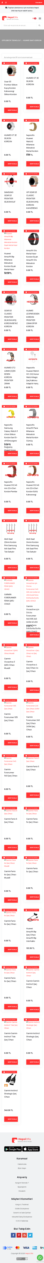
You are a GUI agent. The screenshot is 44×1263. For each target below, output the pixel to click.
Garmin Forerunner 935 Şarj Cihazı (11, 717)
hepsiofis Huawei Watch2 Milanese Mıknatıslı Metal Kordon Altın (32, 144)
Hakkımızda (22, 1164)
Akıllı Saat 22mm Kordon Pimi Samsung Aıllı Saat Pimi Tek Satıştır (10, 545)
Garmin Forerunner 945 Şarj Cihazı (10, 772)
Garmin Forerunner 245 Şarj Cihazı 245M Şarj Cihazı (33, 723)
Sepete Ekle (12, 110)
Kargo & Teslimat (22, 1204)
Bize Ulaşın (22, 1168)
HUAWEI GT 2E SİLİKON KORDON (32, 81)
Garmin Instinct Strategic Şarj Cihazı (33, 1036)
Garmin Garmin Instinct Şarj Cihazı (32, 984)
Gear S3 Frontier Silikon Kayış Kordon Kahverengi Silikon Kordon (10, 88)
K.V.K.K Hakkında (22, 1221)
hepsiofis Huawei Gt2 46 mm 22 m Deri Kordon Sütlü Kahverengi (32, 488)
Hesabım (38, 2)
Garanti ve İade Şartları (22, 1213)
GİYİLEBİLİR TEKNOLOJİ (11, 40)
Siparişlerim (22, 1187)
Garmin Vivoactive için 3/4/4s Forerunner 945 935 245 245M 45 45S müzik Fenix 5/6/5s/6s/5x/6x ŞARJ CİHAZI (33, 619)
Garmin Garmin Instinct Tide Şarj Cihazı (10, 1036)
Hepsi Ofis (29, 1253)
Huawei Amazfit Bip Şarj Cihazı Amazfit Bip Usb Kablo (31, 934)
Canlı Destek (39, 1261)
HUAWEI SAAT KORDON (32, 40)
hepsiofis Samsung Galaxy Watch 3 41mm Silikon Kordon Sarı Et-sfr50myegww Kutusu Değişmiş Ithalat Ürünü (11, 438)
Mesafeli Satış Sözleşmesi (22, 1217)
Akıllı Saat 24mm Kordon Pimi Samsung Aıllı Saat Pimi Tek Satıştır (32, 545)
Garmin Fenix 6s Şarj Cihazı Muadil (10, 874)
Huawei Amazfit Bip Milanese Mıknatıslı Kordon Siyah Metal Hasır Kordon (10, 263)
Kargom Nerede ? (22, 1183)
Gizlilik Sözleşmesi (22, 1208)
